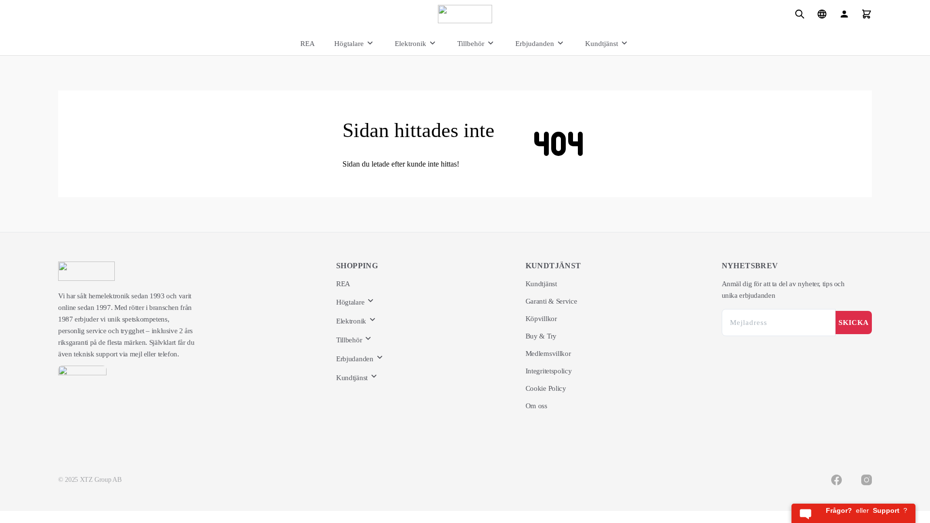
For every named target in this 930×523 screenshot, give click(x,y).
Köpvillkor (541, 319)
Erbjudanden (534, 43)
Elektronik (410, 43)
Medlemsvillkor (548, 353)
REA (307, 43)
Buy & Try (541, 336)
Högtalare (349, 43)
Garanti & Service (551, 301)
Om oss (536, 406)
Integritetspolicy (549, 371)
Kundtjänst (601, 43)
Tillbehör (470, 43)
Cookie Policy (546, 388)
